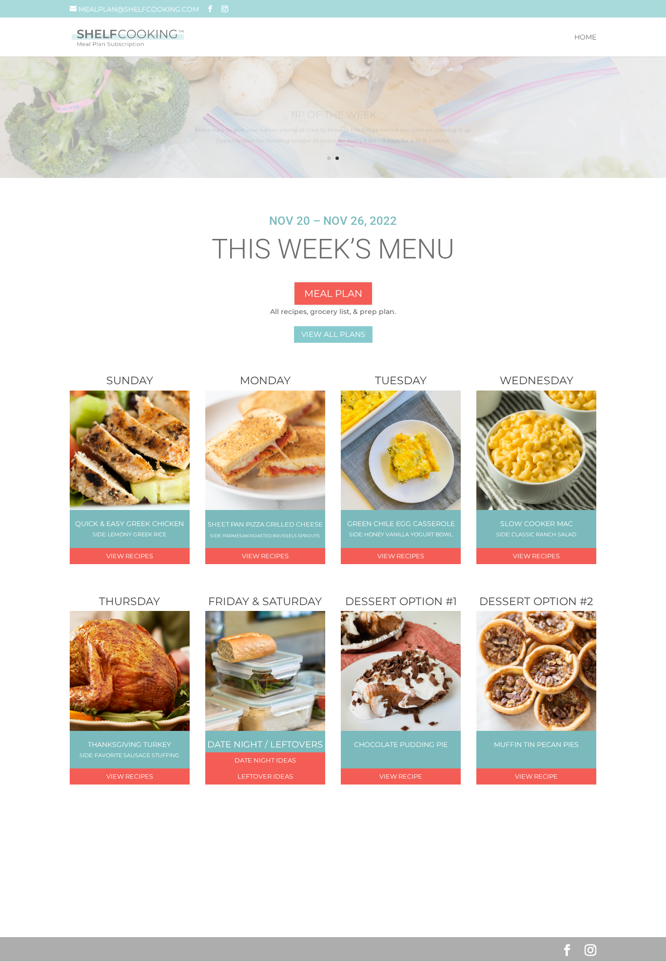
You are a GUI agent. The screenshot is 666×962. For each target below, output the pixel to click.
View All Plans (333, 334)
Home (585, 37)
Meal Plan (333, 293)
